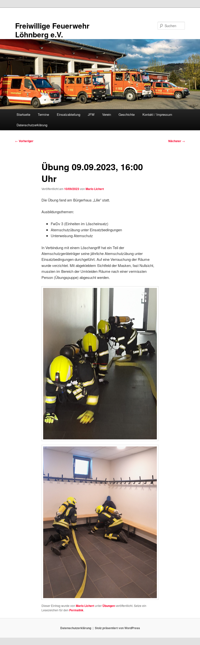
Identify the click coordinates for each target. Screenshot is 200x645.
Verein (106, 114)
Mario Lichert (95, 189)
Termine (43, 114)
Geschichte (127, 114)
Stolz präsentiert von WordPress (117, 628)
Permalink (76, 610)
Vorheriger (24, 141)
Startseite (23, 114)
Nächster (176, 141)
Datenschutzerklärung (32, 125)
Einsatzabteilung (68, 114)
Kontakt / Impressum (157, 114)
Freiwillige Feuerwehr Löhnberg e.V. (52, 30)
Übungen (108, 605)
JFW (91, 114)
